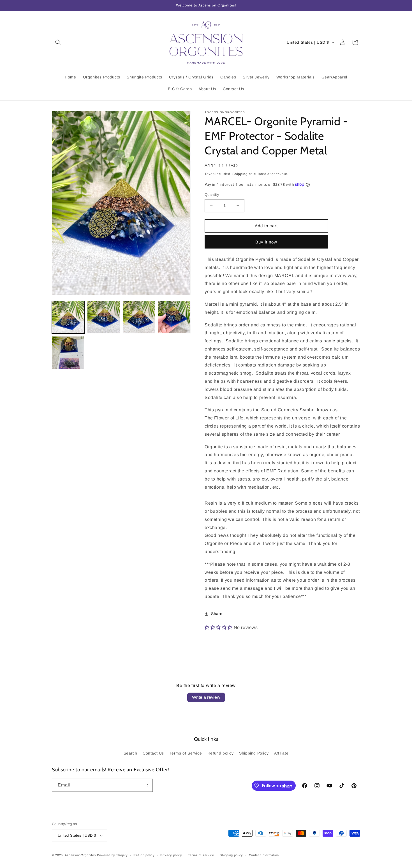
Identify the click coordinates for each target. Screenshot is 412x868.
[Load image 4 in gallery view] (174, 317)
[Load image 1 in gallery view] (68, 317)
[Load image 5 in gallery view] (68, 352)
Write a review (206, 697)
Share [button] (217, 613)
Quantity (212, 194)
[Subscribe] (146, 785)
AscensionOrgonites (80, 855)
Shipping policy (231, 855)
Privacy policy (171, 855)
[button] (58, 42)
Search (130, 753)
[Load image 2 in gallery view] (103, 317)
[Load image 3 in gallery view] (139, 317)
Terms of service (201, 855)
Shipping (240, 174)
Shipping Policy (254, 753)
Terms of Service (186, 753)
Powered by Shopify (112, 855)
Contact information (264, 855)
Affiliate (281, 753)
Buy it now (266, 242)
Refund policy (220, 753)
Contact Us (153, 753)
